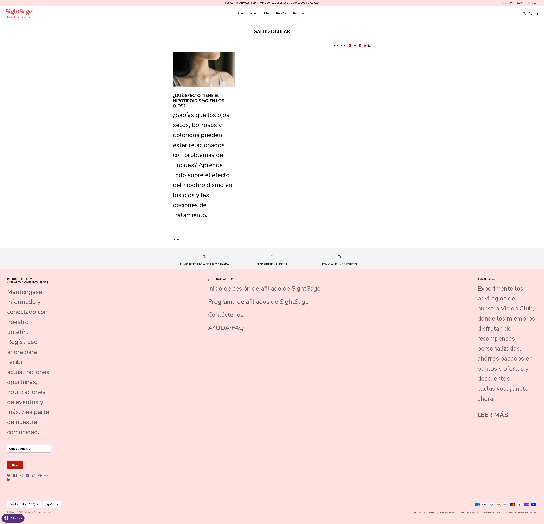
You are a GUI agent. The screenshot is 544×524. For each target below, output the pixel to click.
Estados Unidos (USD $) (513, 3)
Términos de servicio (492, 512)
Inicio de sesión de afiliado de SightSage (264, 288)
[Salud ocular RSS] (369, 45)
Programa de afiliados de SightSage (258, 301)
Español (532, 3)
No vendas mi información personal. (521, 512)
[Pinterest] (40, 475)
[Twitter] (8, 475)
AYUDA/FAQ (226, 328)
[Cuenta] (523, 13)
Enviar (15, 465)
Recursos (299, 13)
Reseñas (281, 13)
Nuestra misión (260, 13)
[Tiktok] (33, 475)
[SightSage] (19, 14)
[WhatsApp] (46, 475)
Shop (241, 13)
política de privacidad (447, 512)
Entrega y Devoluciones (423, 512)
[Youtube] (27, 475)
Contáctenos (226, 314)
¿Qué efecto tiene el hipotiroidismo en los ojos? (198, 101)
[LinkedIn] (8, 479)
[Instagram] (21, 475)
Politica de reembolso (469, 512)
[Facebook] (15, 475)
